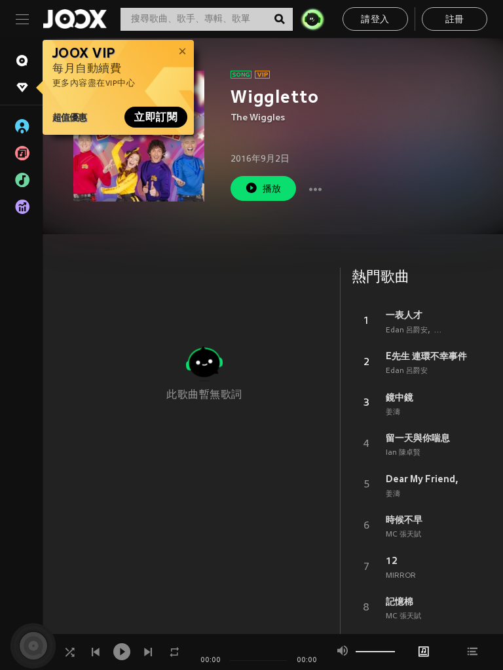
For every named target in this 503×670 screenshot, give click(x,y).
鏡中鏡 (399, 397)
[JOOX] (74, 19)
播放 (272, 189)
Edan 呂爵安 (407, 330)
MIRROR (401, 576)
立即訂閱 (155, 117)
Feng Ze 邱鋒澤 (460, 330)
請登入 (375, 20)
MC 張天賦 (403, 534)
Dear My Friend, (422, 479)
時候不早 (404, 519)
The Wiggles (258, 118)
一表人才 (404, 314)
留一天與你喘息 (418, 437)
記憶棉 (399, 601)
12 (392, 560)
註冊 (454, 20)
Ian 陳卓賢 (403, 453)
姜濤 (393, 412)
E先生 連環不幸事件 (426, 356)
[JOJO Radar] (312, 19)
